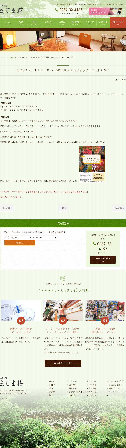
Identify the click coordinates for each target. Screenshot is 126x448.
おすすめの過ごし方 (78, 392)
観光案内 (73, 388)
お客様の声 (93, 392)
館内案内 (73, 385)
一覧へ (63, 208)
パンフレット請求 (116, 381)
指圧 (51, 395)
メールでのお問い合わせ (103, 259)
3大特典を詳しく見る (63, 363)
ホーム (2, 57)
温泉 (51, 388)
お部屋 (52, 392)
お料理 (52, 385)
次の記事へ (119, 208)
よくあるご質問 (115, 385)
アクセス (73, 381)
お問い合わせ (114, 388)
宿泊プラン (74, 395)
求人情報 (92, 388)
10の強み (92, 385)
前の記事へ (7, 208)
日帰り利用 (93, 395)
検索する (20, 243)
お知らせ (12, 57)
